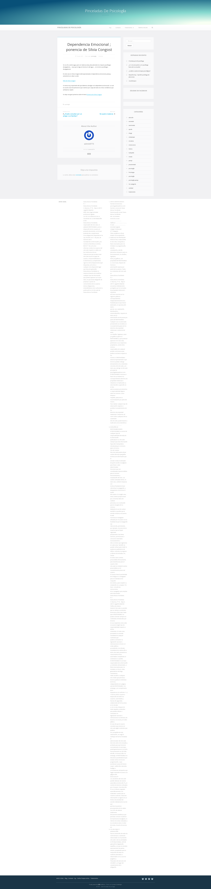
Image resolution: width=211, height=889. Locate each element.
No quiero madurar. (107, 114)
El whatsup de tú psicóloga (136, 61)
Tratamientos (128, 28)
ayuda (130, 129)
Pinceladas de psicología (105, 11)
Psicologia (131, 172)
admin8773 (89, 144)
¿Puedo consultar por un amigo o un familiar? (72, 115)
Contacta (118, 28)
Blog (66, 878)
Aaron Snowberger (117, 885)
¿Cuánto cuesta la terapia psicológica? (139, 71)
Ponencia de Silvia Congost (94, 95)
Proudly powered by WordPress (97, 885)
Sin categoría (132, 184)
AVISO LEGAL (60, 878)
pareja (130, 161)
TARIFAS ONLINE (143, 28)
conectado (78, 175)
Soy (110, 28)
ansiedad (131, 122)
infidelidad (132, 137)
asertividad (132, 125)
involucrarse (132, 145)
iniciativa (131, 141)
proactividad (132, 165)
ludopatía (131, 153)
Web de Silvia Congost (69, 81)
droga (130, 133)
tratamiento (132, 192)
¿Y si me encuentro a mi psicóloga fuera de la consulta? (138, 66)
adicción (131, 118)
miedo (130, 157)
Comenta (100, 56)
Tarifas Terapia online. (83, 878)
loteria (130, 149)
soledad (131, 188)
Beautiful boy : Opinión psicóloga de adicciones (139, 76)
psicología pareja (133, 180)
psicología (93, 56)
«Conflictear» (133, 81)
